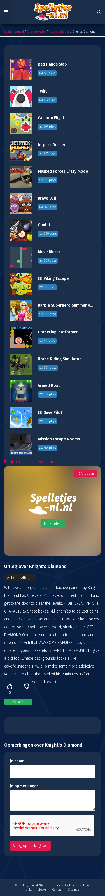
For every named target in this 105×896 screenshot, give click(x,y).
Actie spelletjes (59, 31)
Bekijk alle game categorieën (28, 461)
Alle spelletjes (36, 31)
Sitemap (73, 890)
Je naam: (17, 761)
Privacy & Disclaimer (64, 885)
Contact (57, 890)
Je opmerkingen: (24, 786)
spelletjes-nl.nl (14, 31)
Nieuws (41, 890)
